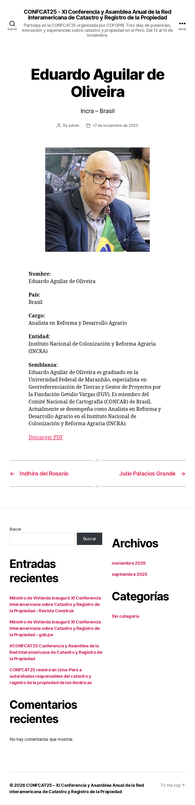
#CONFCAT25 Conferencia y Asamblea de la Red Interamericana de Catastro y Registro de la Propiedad (56, 652)
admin (73, 125)
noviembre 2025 (129, 563)
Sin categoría (125, 616)
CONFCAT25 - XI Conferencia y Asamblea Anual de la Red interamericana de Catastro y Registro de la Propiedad (97, 14)
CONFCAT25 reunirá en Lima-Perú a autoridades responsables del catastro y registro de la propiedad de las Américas (51, 676)
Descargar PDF (46, 437)
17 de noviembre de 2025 (115, 125)
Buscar (15, 529)
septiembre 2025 (129, 574)
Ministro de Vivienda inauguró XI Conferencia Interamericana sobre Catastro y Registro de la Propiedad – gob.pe (55, 628)
